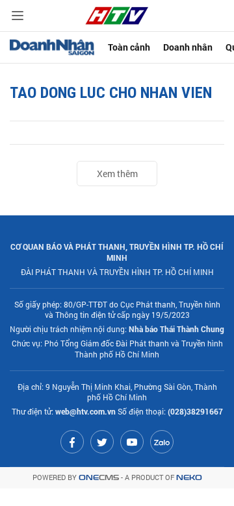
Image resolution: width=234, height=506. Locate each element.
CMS (99, 478)
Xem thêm (117, 173)
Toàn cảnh (129, 47)
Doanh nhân (188, 47)
